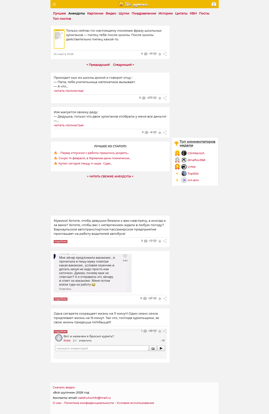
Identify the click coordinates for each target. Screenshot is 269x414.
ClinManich (196, 153)
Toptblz (193, 173)
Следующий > (123, 64)
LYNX (192, 167)
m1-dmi (193, 180)
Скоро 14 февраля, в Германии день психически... (95, 158)
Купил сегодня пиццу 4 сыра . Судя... (85, 163)
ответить (85, 340)
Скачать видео (64, 387)
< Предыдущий (98, 64)
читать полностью (68, 91)
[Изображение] (153, 348)
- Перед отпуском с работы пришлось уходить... (94, 153)
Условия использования (135, 403)
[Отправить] (161, 348)
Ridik (67, 340)
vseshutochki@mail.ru (94, 398)
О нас (57, 403)
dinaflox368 (196, 160)
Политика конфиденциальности (89, 403)
